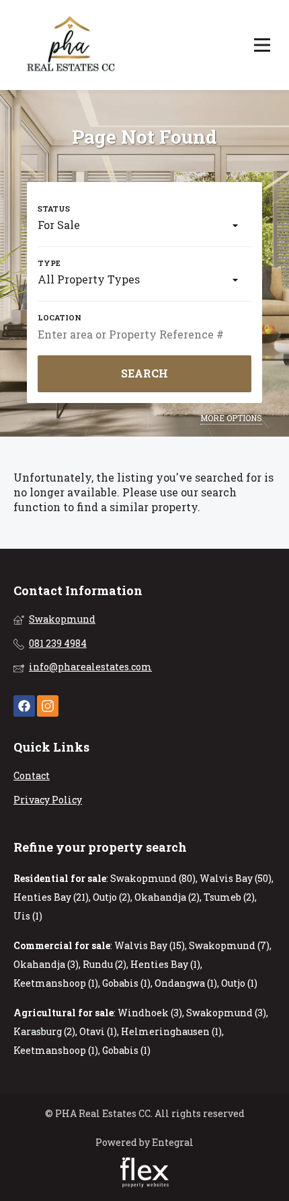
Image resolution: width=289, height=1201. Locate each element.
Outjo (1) (239, 983)
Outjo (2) (111, 897)
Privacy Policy (47, 799)
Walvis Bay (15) (149, 945)
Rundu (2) (104, 964)
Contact (31, 775)
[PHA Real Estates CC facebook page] (24, 706)
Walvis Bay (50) (236, 878)
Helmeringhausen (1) (171, 1031)
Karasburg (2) (44, 1031)
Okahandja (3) (46, 964)
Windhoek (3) (150, 1012)
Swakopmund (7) (229, 945)
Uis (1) (27, 915)
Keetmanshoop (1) (55, 983)
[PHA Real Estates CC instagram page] (47, 706)
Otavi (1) (98, 1031)
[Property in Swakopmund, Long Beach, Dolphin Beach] (72, 45)
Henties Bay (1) (165, 964)
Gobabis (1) (126, 983)
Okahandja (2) (167, 897)
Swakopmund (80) (153, 878)
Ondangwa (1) (186, 983)
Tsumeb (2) (229, 897)
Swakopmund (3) (226, 1012)
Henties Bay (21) (51, 897)
